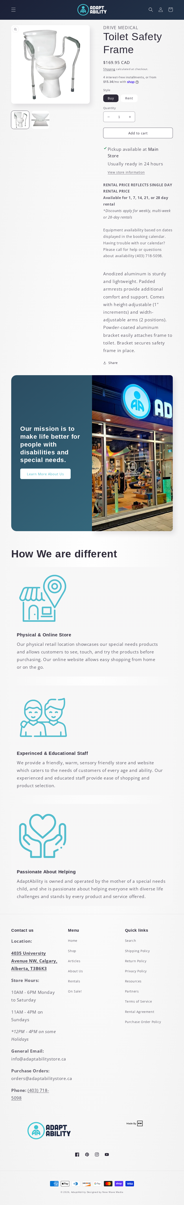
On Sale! (75, 991)
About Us (75, 971)
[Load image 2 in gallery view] (40, 120)
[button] (13, 10)
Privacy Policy (136, 971)
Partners (132, 991)
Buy (111, 98)
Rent (129, 98)
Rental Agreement (139, 1012)
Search (130, 940)
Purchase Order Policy (143, 1022)
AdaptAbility (78, 1192)
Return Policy (136, 961)
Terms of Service (138, 1001)
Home (72, 940)
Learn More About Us (45, 474)
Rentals (74, 981)
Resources (133, 981)
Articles (74, 961)
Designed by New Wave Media (105, 1192)
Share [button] (113, 363)
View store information (126, 172)
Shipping (109, 69)
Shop (72, 951)
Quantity (109, 108)
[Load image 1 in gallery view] (20, 120)
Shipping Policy (137, 951)
